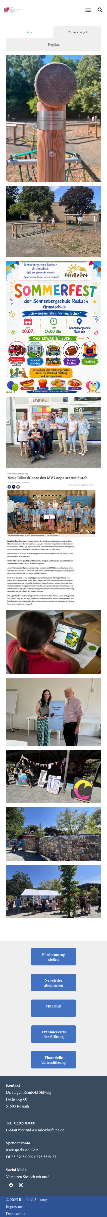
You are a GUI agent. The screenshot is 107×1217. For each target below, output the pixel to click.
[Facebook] (11, 1185)
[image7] (53, 834)
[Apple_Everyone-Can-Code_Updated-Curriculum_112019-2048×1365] (53, 642)
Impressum (14, 1206)
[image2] (53, 712)
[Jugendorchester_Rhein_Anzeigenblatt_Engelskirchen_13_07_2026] (53, 539)
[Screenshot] (53, 327)
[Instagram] (21, 1185)
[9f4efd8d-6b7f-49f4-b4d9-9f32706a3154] (53, 221)
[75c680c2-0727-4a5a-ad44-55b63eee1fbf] (53, 118)
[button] (88, 10)
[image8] (53, 776)
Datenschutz (15, 1213)
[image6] (53, 891)
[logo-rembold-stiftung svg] (12, 9)
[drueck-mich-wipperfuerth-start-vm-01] (53, 432)
